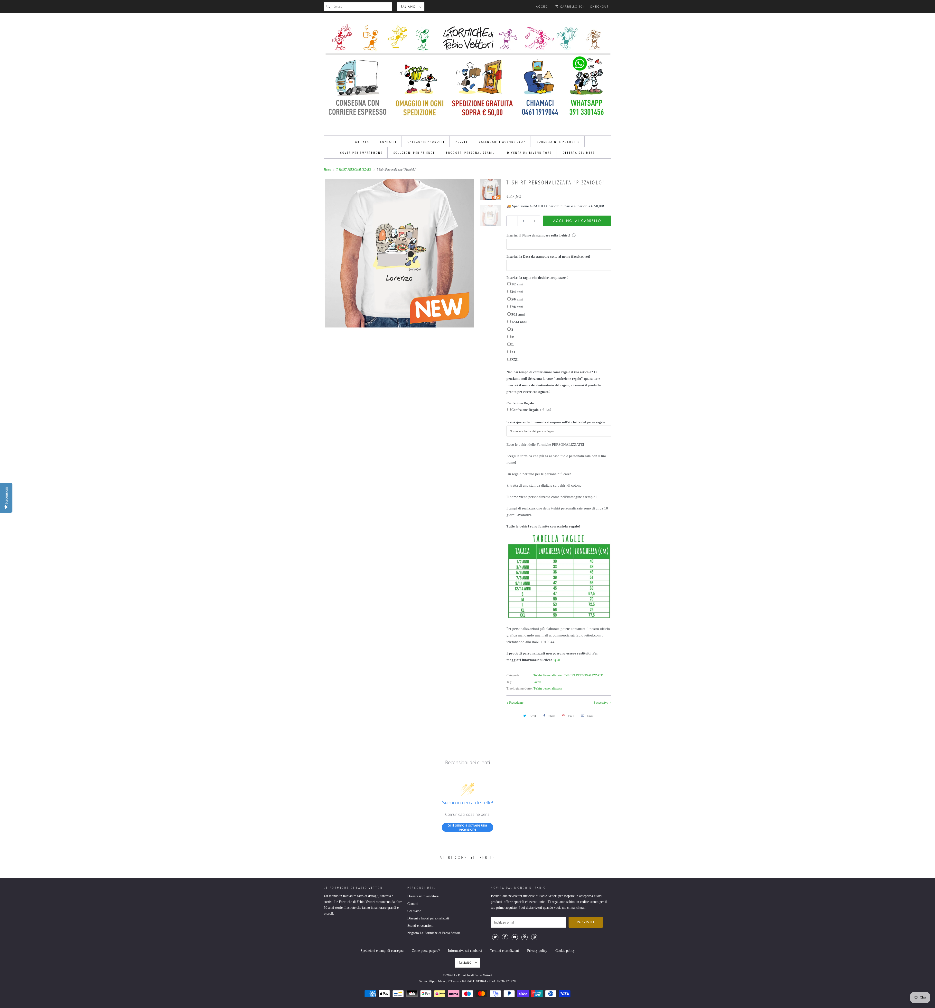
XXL (514, 360)
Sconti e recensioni (420, 925)
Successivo (601, 702)
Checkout (599, 6)
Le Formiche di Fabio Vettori (473, 975)
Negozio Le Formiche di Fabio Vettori (433, 933)
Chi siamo (414, 911)
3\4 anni (517, 292)
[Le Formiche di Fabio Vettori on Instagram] (534, 937)
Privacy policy (537, 951)
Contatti (412, 904)
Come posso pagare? (426, 951)
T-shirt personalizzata (547, 688)
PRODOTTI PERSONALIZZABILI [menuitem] (471, 152)
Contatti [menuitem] (388, 141)
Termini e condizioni (504, 951)
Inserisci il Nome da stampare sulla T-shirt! (538, 235)
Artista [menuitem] (362, 141)
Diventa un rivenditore (423, 896)
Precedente (516, 702)
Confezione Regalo (520, 403)
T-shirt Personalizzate (547, 675)
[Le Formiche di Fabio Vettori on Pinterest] (524, 937)
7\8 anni (517, 307)
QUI (557, 660)
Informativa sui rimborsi (465, 951)
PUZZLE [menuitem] (462, 141)
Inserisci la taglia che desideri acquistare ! (537, 278)
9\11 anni (518, 314)
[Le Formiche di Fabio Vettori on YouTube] (515, 937)
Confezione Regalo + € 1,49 (531, 410)
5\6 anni (517, 299)
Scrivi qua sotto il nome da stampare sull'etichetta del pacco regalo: (556, 422)
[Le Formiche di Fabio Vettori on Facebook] (505, 937)
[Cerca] (329, 6)
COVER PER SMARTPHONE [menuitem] (361, 152)
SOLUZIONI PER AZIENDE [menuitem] (414, 152)
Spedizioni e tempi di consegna (382, 951)
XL (513, 352)
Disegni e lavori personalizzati (428, 918)
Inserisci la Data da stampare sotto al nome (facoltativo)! (548, 256)
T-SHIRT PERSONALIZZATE (583, 675)
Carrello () (571, 6)
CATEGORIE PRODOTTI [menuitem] (426, 141)
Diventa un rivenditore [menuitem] (529, 152)
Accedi (542, 6)
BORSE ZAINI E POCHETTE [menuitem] (558, 141)
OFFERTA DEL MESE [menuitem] (579, 152)
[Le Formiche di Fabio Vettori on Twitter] (495, 937)
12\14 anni (519, 322)
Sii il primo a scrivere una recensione (467, 827)
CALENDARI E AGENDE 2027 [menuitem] (502, 141)
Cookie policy (565, 951)
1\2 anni (517, 284)
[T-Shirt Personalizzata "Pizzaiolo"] (399, 253)
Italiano (408, 6)
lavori (537, 682)
